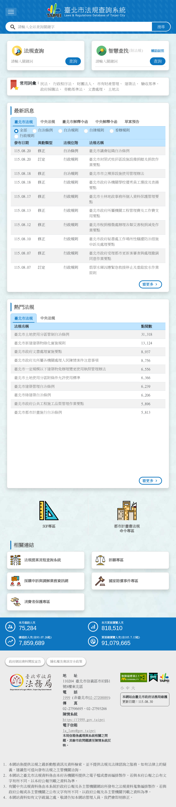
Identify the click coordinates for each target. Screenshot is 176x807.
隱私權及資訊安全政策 (66, 661)
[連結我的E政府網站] (153, 677)
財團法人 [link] (84, 84)
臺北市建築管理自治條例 (34, 386)
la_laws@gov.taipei (79, 730)
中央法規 (47, 121)
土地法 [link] (113, 89)
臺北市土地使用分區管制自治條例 (41, 334)
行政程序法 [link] (62, 84)
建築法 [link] (130, 84)
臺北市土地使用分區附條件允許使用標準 (47, 378)
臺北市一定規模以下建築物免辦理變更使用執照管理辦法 (60, 369)
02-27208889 (98, 697)
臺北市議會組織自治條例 (109, 151)
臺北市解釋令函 (75, 121)
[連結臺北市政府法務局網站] (30, 682)
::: (3, 36)
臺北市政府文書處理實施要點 (38, 351)
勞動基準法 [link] (73, 89)
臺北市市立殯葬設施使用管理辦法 (116, 173)
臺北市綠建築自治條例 (32, 395)
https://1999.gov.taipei (84, 719)
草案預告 (132, 121)
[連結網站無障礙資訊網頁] (133, 677)
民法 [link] (44, 84)
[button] (167, 794)
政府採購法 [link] (49, 89)
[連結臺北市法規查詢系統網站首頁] (86, 11)
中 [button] (127, 688)
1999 (66, 697)
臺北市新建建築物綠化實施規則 (40, 343)
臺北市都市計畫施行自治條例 (38, 412)
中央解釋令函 (106, 121)
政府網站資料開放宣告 (25, 661)
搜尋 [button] (161, 27)
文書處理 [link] (95, 89)
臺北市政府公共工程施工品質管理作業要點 (49, 403)
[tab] (24, 122)
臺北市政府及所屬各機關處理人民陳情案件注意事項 (56, 360)
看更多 (147, 284)
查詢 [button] (73, 61)
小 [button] (122, 688)
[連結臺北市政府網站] (164, 678)
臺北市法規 (23, 122)
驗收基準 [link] (148, 84)
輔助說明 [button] (157, 50)
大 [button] (133, 688)
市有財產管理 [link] (108, 84)
